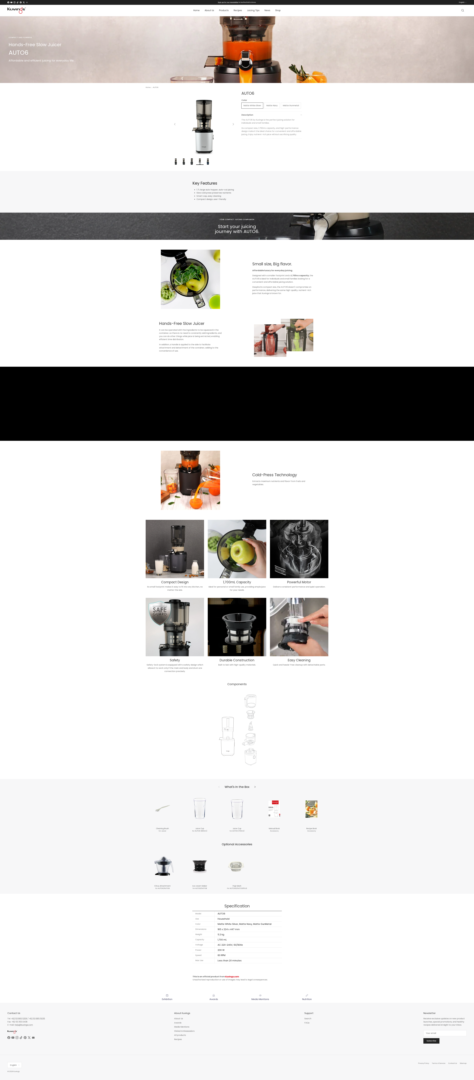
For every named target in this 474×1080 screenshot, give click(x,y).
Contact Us (452, 1063)
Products (224, 10)
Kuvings (16, 1071)
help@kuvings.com (24, 1024)
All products (180, 1035)
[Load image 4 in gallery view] (204, 123)
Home (196, 10)
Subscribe (431, 1040)
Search (307, 1018)
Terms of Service (438, 1063)
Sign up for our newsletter (228, 2)
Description (247, 114)
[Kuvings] (16, 10)
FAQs (306, 1022)
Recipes (238, 10)
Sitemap (463, 1063)
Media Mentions (181, 1026)
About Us (209, 10)
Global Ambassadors (184, 1031)
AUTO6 (155, 87)
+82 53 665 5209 (19, 1018)
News (267, 10)
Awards (177, 1022)
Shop (278, 10)
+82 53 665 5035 (37, 1018)
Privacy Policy (423, 1063)
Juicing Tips (253, 10)
